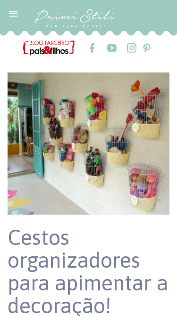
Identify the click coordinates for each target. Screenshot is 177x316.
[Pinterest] (146, 47)
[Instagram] (131, 47)
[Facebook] (91, 47)
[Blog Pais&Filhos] (49, 47)
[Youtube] (111, 47)
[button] (13, 13)
